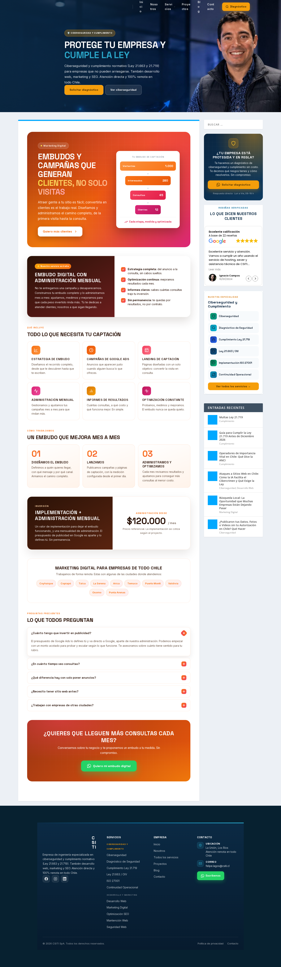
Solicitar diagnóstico (84, 89)
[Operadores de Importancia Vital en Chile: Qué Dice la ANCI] (212, 456)
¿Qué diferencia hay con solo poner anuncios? (63, 677)
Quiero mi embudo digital (112, 766)
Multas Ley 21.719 (231, 417)
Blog (156, 870)
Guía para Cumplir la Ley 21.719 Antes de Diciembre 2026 (236, 436)
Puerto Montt (153, 583)
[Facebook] (46, 878)
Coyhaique (46, 583)
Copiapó (66, 583)
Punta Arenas (117, 592)
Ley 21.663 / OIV (117, 874)
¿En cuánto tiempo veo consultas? (55, 664)
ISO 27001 (113, 880)
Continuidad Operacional (122, 887)
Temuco (132, 583)
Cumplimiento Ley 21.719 (122, 868)
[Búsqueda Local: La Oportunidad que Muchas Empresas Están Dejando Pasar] (212, 500)
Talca (82, 583)
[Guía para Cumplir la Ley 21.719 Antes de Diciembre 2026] (212, 435)
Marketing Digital (228, 512)
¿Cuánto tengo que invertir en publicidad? (61, 633)
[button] (255, 278)
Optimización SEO (118, 914)
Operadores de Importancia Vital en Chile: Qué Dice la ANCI (237, 456)
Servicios (168, 7)
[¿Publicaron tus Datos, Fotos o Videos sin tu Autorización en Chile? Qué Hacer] (212, 524)
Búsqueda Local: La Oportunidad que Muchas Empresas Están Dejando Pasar (236, 503)
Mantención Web (117, 920)
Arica (116, 583)
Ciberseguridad (227, 488)
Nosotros (154, 7)
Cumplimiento (226, 421)
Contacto (210, 7)
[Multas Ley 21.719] (212, 420)
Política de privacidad (210, 943)
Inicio (157, 844)
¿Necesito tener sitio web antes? (54, 691)
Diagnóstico (238, 6)
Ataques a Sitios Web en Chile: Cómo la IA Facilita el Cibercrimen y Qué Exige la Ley (239, 479)
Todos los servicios (166, 857)
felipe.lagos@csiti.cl (218, 866)
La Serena (99, 583)
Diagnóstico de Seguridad (123, 861)
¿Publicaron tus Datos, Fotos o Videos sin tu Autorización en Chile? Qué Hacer (238, 525)
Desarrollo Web (245, 488)
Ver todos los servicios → (233, 386)
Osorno (96, 592)
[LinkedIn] (64, 878)
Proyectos (186, 7)
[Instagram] (55, 878)
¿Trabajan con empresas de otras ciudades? (62, 705)
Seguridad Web (117, 927)
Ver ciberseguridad (123, 89)
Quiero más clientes (57, 231)
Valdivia (173, 583)
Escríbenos (213, 875)
